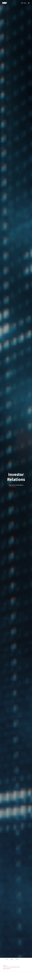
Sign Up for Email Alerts (16, 485)
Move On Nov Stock (6, 968)
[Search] (22, 3)
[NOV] (4, 3)
